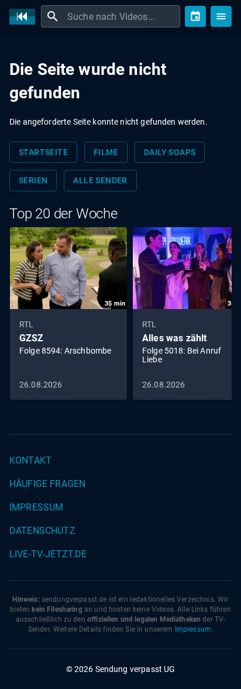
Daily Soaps (169, 152)
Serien (33, 180)
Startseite (43, 152)
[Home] (25, 17)
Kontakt (30, 460)
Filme (106, 152)
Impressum (36, 507)
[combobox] (122, 16)
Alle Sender (100, 180)
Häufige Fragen (47, 483)
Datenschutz (42, 530)
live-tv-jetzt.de (48, 554)
